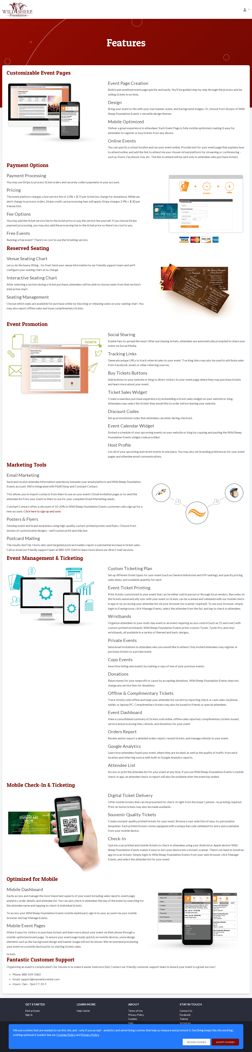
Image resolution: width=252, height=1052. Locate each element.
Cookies (132, 1018)
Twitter (184, 1018)
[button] (246, 9)
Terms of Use (135, 1010)
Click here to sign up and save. (42, 511)
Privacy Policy (136, 1014)
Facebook (185, 1014)
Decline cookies (196, 1042)
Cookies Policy (65, 1034)
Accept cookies (225, 1042)
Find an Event (32, 1010)
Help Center (83, 1010)
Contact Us (186, 1010)
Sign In (28, 1014)
